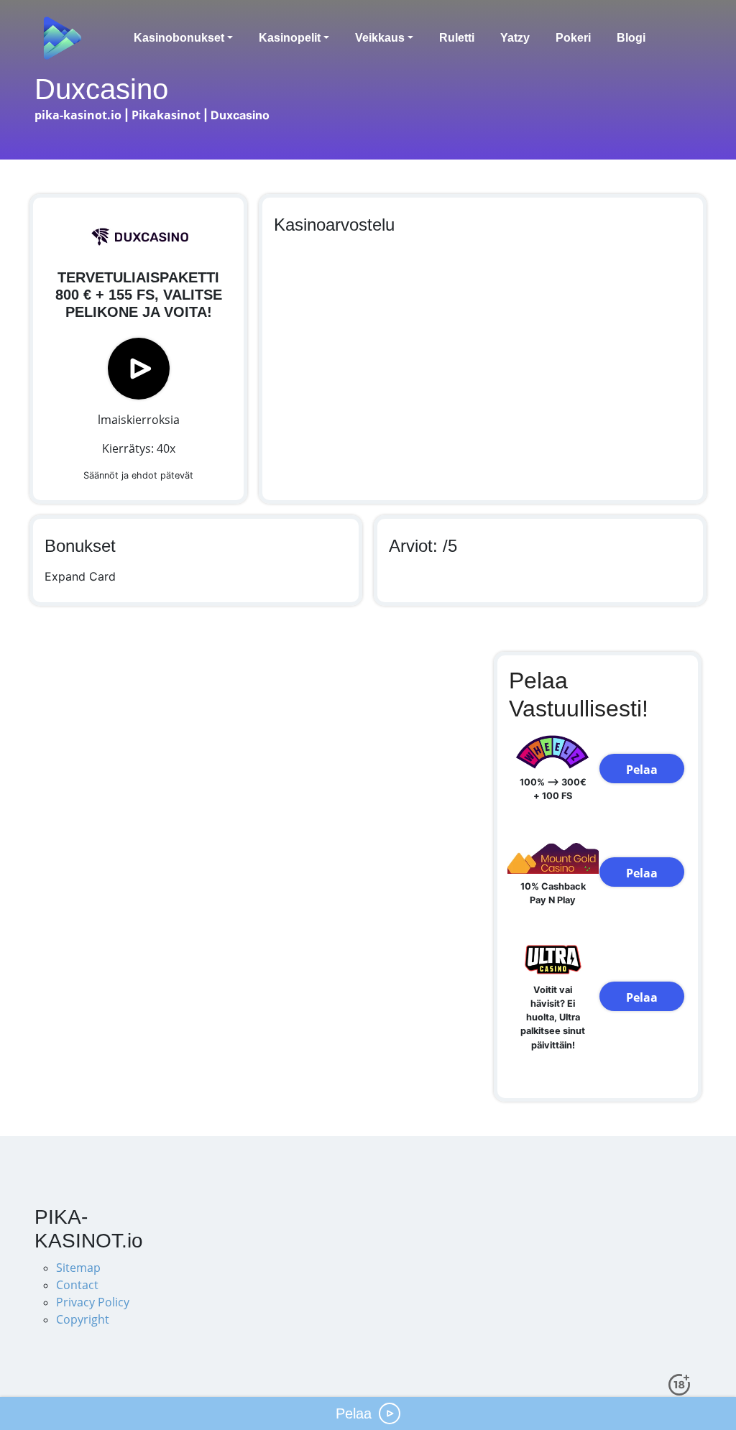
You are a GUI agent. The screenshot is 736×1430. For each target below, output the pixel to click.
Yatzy (515, 38)
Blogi (631, 38)
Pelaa (642, 770)
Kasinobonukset (179, 38)
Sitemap (78, 1268)
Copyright (82, 1319)
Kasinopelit (290, 38)
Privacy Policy (92, 1302)
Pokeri (573, 38)
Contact (77, 1285)
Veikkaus (380, 38)
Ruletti (456, 38)
